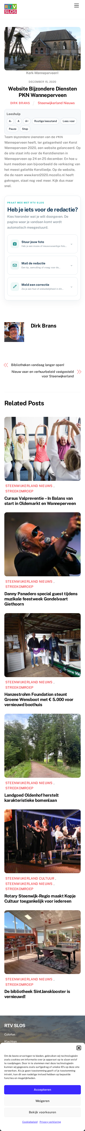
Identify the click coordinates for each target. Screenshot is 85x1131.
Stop (25, 128)
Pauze (12, 128)
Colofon (9, 1034)
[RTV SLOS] (10, 12)
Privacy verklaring (50, 1122)
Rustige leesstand (45, 121)
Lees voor (69, 121)
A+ (26, 121)
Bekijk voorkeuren (42, 1112)
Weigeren (42, 1101)
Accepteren (42, 1089)
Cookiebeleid (30, 1122)
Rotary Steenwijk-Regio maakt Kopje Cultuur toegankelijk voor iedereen (40, 898)
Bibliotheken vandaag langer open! (37, 365)
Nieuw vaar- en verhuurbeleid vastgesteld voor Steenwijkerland (43, 374)
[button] (79, 1048)
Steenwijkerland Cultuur (29, 878)
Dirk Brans (20, 103)
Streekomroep (19, 491)
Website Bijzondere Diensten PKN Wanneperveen (42, 92)
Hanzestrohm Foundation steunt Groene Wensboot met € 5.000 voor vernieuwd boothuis (38, 699)
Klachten (10, 1041)
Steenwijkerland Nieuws (56, 103)
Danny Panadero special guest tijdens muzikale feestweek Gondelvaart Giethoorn (41, 599)
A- (10, 121)
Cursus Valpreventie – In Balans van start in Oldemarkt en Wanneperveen (40, 501)
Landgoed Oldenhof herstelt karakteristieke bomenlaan (31, 798)
